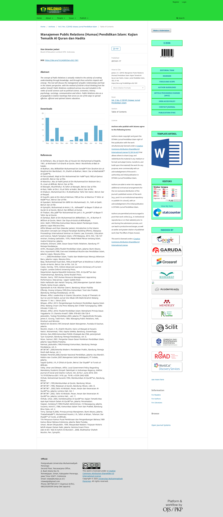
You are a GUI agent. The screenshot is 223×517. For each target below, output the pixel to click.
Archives (52, 26)
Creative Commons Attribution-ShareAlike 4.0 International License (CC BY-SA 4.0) (127, 149)
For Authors (156, 399)
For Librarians (157, 402)
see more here (158, 379)
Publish (83, 18)
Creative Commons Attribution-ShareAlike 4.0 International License (126, 242)
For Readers (156, 395)
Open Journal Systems (161, 425)
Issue (71, 18)
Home (39, 18)
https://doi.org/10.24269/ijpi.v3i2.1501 (61, 60)
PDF (117, 49)
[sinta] (153, 283)
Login (184, 2)
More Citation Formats (122, 88)
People (60, 18)
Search (181, 18)
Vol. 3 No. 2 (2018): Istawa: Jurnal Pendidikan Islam (77, 26)
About (48, 18)
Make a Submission (161, 30)
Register (176, 2)
